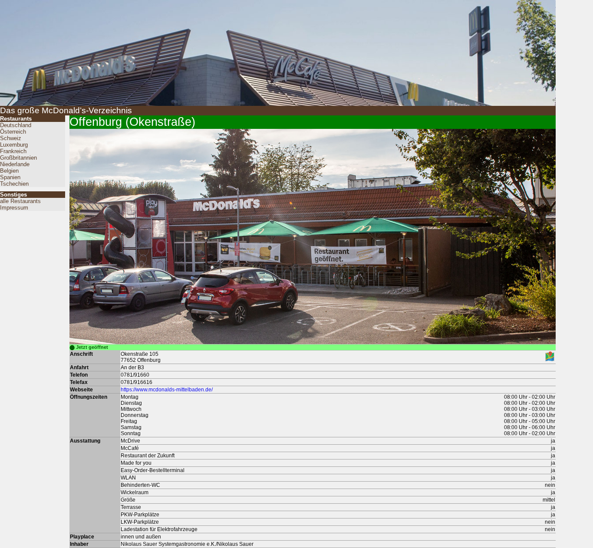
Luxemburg (14, 144)
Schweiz (10, 138)
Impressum (14, 207)
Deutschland (15, 125)
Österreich (13, 131)
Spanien (10, 177)
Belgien (9, 170)
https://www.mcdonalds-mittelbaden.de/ (167, 390)
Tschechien (14, 183)
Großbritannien (18, 157)
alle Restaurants (20, 201)
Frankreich (13, 151)
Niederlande (15, 164)
